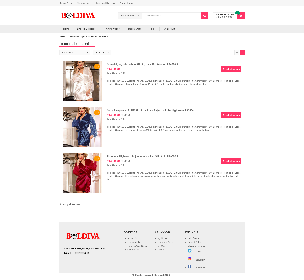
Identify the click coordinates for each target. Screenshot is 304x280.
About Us (132, 238)
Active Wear (112, 29)
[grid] (236, 52)
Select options (233, 69)
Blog (153, 29)
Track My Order (165, 242)
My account (169, 29)
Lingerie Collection (86, 29)
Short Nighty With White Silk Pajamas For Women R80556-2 (142, 64)
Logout (161, 249)
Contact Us (133, 249)
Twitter (198, 251)
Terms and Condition (105, 3)
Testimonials (133, 242)
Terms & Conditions (137, 246)
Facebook (200, 267)
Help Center (194, 238)
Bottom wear (134, 29)
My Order (162, 238)
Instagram (200, 259)
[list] (242, 52)
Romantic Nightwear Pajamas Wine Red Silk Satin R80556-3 (142, 156)
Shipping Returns (196, 246)
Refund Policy (65, 3)
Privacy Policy (126, 3)
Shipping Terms (84, 3)
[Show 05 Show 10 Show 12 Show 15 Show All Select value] (102, 52)
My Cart (161, 246)
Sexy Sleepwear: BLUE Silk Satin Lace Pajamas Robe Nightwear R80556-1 (151, 110)
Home (66, 29)
